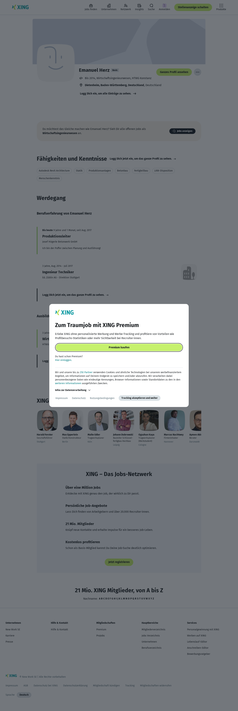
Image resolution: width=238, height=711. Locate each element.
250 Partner (86, 372)
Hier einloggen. (63, 360)
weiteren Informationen (68, 383)
